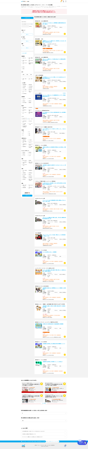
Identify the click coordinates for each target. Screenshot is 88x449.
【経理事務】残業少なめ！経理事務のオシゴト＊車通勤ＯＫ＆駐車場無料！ (54, 289)
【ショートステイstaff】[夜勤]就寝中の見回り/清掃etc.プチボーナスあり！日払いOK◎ (54, 201)
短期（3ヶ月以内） (31, 61)
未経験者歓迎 (24, 84)
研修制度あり (30, 170)
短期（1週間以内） (31, 58)
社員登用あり (30, 177)
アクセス (38, 445)
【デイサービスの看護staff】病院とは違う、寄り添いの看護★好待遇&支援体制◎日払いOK (54, 218)
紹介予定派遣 (24, 102)
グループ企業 (48, 445)
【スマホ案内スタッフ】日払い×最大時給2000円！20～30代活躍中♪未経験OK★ (54, 113)
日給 (27, 74)
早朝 (23, 131)
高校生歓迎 (30, 84)
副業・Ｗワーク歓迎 (30, 91)
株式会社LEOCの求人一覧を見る (47, 34)
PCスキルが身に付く (25, 165)
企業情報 (36, 445)
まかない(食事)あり (25, 171)
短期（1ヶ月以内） (25, 61)
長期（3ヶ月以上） (25, 63)
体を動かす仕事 (24, 110)
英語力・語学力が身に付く (30, 162)
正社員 (30, 98)
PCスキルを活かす (31, 185)
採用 (45, 445)
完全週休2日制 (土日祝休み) (25, 126)
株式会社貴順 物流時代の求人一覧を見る (48, 52)
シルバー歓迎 (24, 89)
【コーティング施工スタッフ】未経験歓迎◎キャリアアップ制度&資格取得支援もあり (54, 96)
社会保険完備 (24, 177)
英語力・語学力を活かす (24, 185)
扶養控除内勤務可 (24, 108)
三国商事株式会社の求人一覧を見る (47, 245)
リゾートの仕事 (24, 113)
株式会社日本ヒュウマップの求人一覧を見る (48, 281)
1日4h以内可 (30, 107)
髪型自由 (30, 152)
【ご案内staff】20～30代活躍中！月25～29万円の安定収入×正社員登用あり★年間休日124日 (54, 184)
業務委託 (30, 102)
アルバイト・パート (24, 99)
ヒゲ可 (30, 155)
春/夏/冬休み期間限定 (31, 63)
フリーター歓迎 (24, 91)
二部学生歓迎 (30, 86)
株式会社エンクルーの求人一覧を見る (47, 317)
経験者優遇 (24, 187)
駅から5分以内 (25, 160)
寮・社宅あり (24, 174)
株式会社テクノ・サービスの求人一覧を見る (48, 158)
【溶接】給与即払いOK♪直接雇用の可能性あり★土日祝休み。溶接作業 (54, 148)
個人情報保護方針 (53, 445)
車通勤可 (30, 160)
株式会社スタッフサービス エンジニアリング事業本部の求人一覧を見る (52, 337)
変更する (27, 34)
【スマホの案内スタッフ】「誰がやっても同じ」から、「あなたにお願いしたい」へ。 (54, 129)
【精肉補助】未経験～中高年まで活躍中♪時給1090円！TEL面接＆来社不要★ (53, 307)
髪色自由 (24, 152)
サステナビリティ (42, 445)
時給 (23, 74)
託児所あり (24, 179)
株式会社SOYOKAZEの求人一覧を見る (47, 228)
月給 (31, 74)
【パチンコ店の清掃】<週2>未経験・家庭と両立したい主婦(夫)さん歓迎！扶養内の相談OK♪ (54, 271)
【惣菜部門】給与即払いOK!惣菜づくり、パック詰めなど (52, 361)
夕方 (29, 133)
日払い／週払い (30, 79)
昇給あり (30, 174)
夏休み (24, 68)
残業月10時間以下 (30, 113)
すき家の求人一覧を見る (46, 88)
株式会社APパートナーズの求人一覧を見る (48, 140)
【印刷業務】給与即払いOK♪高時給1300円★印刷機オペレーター (53, 343)
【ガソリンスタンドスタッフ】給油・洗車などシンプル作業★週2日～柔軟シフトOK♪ (53, 235)
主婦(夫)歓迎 (30, 87)
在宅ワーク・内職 (30, 110)
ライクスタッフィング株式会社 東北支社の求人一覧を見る (50, 122)
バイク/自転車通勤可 (24, 162)
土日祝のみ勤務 (24, 121)
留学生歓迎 (30, 89)
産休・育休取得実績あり (30, 180)
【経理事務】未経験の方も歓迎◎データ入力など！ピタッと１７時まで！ (54, 166)
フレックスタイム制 (30, 124)
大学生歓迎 (24, 86)
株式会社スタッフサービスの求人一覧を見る (48, 176)
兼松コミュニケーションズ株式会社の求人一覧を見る (49, 193)
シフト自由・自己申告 (24, 124)
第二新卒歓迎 (24, 93)
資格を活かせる (30, 188)
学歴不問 (24, 87)
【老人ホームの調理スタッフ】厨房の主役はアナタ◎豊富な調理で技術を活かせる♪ (54, 60)
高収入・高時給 (24, 79)
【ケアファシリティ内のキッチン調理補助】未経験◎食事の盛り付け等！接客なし (54, 23)
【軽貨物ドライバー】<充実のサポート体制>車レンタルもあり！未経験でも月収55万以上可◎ (54, 41)
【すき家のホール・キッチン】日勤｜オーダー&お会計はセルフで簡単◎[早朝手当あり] (54, 78)
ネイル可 (24, 155)
